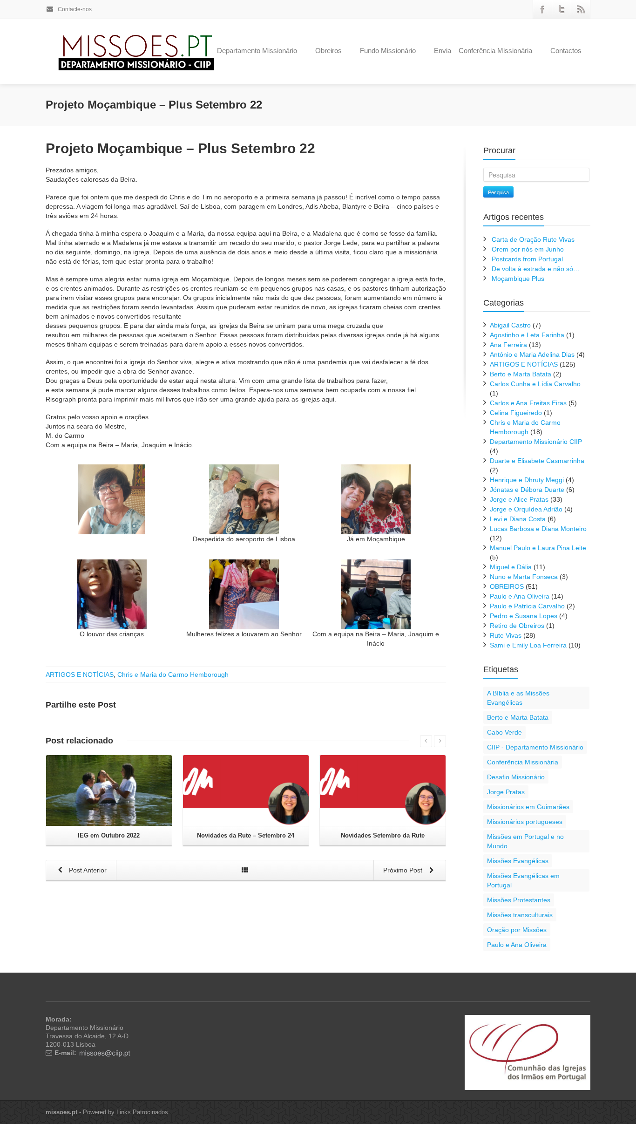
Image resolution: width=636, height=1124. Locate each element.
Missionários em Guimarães (528, 807)
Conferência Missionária (522, 762)
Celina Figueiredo (516, 412)
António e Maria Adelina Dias (532, 354)
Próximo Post (403, 870)
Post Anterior (87, 870)
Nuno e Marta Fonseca (524, 576)
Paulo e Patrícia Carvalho (527, 606)
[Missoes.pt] (527, 1052)
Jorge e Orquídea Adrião (526, 509)
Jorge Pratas (506, 792)
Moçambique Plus (518, 278)
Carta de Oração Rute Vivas (533, 239)
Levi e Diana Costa (518, 519)
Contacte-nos (74, 9)
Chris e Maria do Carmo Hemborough (173, 674)
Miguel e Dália (511, 567)
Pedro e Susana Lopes (523, 616)
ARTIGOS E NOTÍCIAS (80, 674)
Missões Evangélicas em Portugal (523, 880)
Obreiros (328, 50)
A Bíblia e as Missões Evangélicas (518, 697)
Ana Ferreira (508, 344)
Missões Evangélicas (517, 861)
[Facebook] (542, 9)
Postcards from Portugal (527, 259)
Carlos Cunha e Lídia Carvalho (535, 384)
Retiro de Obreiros (517, 625)
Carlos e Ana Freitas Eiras (528, 403)
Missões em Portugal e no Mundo (525, 841)
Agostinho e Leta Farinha (527, 335)
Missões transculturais (520, 915)
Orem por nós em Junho (528, 249)
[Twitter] (561, 9)
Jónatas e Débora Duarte (527, 489)
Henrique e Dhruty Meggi (527, 480)
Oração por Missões (517, 929)
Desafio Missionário (516, 777)
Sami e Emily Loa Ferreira (528, 645)
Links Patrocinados (142, 1112)
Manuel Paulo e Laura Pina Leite (538, 548)
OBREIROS (507, 586)
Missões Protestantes (518, 900)
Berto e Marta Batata (520, 374)
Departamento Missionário (257, 50)
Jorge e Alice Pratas (519, 499)
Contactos (566, 50)
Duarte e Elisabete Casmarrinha (537, 460)
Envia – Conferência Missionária (483, 50)
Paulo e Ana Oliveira (519, 596)
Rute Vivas (505, 635)
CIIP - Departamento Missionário (535, 747)
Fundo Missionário (388, 50)
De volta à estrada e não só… (536, 268)
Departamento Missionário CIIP (536, 441)
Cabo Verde (504, 732)
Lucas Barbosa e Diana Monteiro (538, 528)
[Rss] (580, 9)
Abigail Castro (510, 325)
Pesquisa (498, 192)
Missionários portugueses (524, 821)
